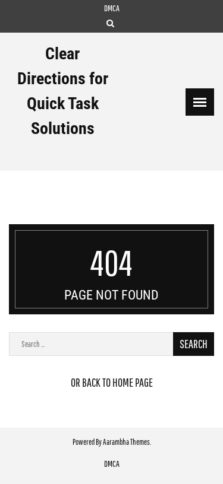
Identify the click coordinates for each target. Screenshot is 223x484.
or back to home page (112, 382)
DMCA (112, 8)
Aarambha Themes (126, 442)
